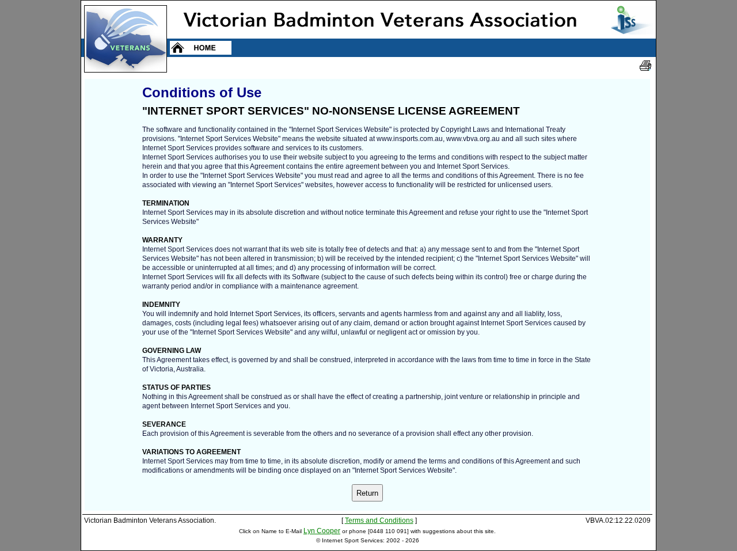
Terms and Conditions (379, 520)
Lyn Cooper (321, 531)
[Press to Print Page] (645, 66)
